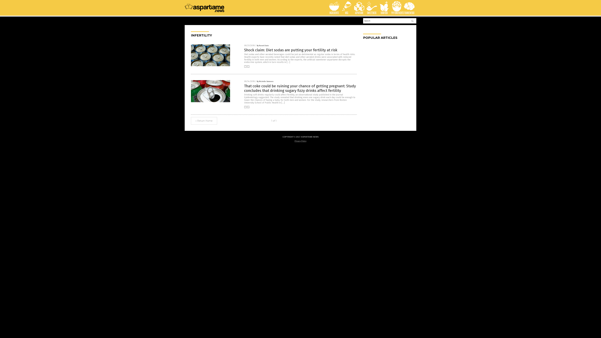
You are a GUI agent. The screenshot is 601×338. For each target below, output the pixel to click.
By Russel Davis (263, 46)
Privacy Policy (300, 141)
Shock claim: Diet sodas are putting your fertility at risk (290, 50)
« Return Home (204, 120)
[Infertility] (205, 12)
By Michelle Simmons (265, 81)
